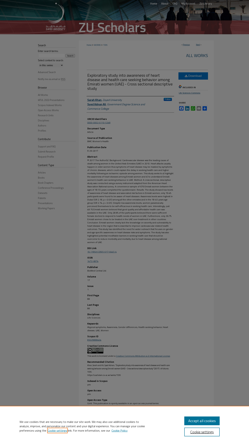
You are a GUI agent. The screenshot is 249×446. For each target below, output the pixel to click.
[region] (124, 426)
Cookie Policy (120, 430)
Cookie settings (57, 430)
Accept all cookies (202, 421)
